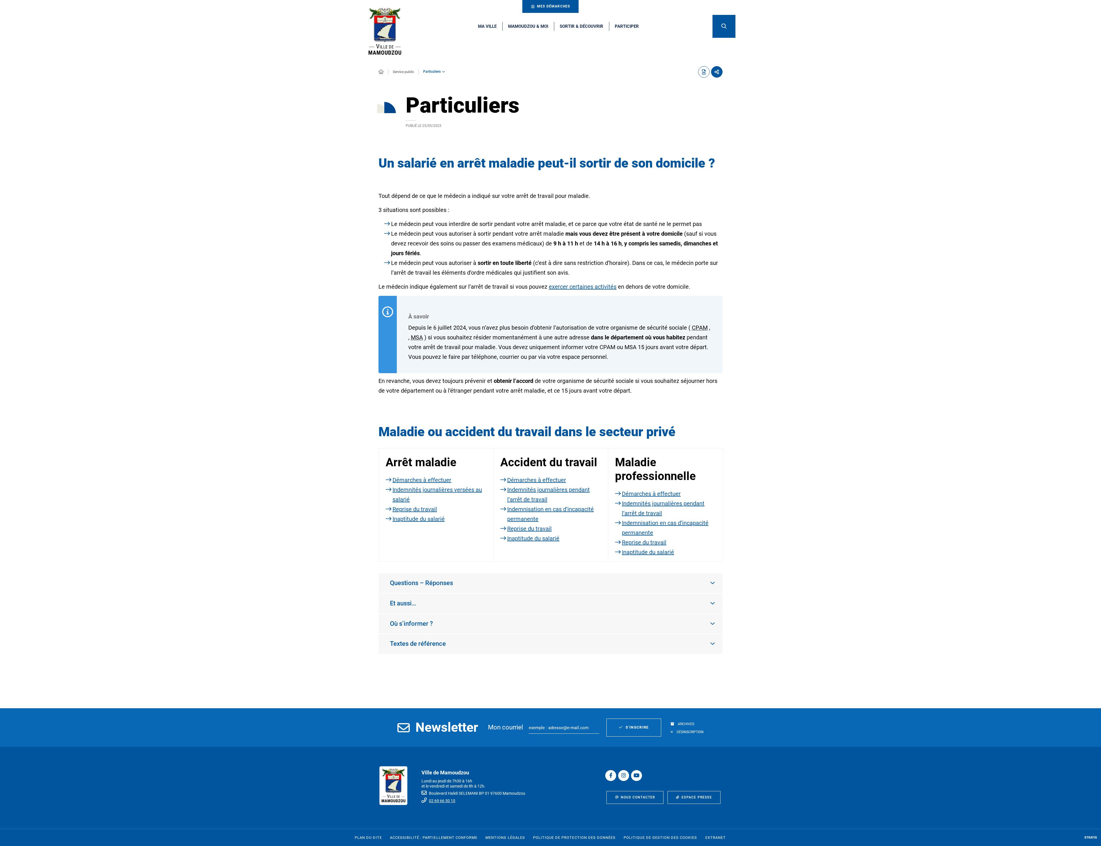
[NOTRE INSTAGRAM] (623, 775)
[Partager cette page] (717, 72)
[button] (723, 26)
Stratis (1090, 837)
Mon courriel (505, 727)
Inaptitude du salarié (419, 519)
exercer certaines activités (582, 286)
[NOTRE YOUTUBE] (636, 775)
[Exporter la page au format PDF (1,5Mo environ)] (704, 72)
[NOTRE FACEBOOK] (610, 775)
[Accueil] (381, 71)
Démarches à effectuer (422, 480)
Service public (403, 72)
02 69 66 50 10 (442, 800)
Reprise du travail (415, 509)
